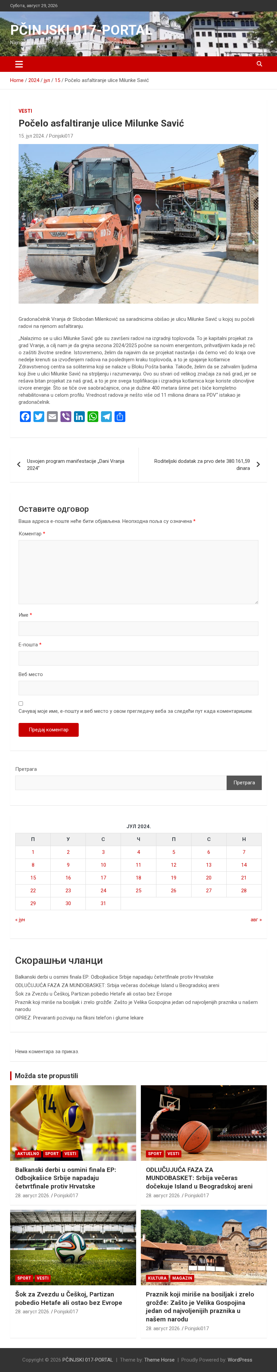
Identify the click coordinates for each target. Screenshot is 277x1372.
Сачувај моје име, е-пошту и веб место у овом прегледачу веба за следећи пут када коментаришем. (136, 711)
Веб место (31, 674)
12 (173, 865)
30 (68, 903)
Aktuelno (28, 1153)
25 (138, 891)
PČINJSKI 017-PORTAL (81, 30)
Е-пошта (30, 645)
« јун (20, 920)
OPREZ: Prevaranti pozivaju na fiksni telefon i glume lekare (79, 1018)
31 (103, 903)
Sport (52, 1153)
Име (25, 615)
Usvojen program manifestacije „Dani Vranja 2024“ (75, 464)
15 (33, 878)
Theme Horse (159, 1360)
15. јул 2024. (32, 136)
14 (244, 865)
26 (173, 891)
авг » (256, 920)
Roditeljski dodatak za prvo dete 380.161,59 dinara (202, 464)
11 (138, 865)
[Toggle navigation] (19, 64)
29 (33, 903)
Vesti (25, 111)
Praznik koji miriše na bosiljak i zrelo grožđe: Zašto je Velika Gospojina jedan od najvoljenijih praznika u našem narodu (200, 1306)
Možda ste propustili (46, 1076)
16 (68, 878)
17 (103, 878)
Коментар (32, 534)
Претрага (26, 769)
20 (208, 878)
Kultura (157, 1278)
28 (244, 891)
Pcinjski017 (61, 136)
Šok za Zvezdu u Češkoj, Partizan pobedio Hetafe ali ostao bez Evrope (93, 994)
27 (208, 891)
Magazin (182, 1278)
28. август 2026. (32, 1195)
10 (103, 865)
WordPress (240, 1360)
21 (244, 878)
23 (68, 891)
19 (173, 878)
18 (138, 878)
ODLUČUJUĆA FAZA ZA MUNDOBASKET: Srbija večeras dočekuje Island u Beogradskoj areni (117, 985)
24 (103, 891)
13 (208, 865)
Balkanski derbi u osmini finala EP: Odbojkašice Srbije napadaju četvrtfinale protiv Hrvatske (114, 977)
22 (33, 891)
